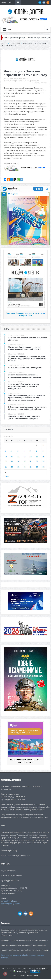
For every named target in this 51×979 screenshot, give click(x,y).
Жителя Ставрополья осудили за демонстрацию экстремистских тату (24, 376)
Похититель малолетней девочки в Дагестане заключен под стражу (24, 417)
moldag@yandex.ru (9, 901)
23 (43, 462)
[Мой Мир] (11, 179)
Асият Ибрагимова (21, 79)
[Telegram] (21, 179)
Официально (34, 81)
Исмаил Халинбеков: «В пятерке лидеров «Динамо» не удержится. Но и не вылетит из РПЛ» (27, 358)
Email (45, 83)
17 (6, 462)
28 (31, 467)
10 (6, 456)
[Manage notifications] (5, 974)
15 (37, 456)
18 (12, 462)
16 (43, 456)
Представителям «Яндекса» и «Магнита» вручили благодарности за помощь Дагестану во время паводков (26, 397)
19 (18, 462)
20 (24, 462)
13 (24, 456)
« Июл (6, 476)
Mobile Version (32, 975)
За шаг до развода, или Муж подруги (24, 368)
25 (12, 467)
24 (6, 467)
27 (24, 467)
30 (43, 467)
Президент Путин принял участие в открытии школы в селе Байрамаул (24, 348)
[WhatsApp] (18, 179)
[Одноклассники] (8, 179)
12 (18, 456)
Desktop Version (19, 975)
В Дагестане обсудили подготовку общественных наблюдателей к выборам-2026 (23, 386)
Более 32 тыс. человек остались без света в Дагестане (27, 339)
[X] (15, 179)
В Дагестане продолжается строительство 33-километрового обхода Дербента (27, 408)
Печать (36, 83)
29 (37, 467)
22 (37, 462)
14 (31, 456)
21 (31, 462)
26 (18, 467)
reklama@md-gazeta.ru (10, 903)
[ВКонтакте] (5, 179)
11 (12, 456)
